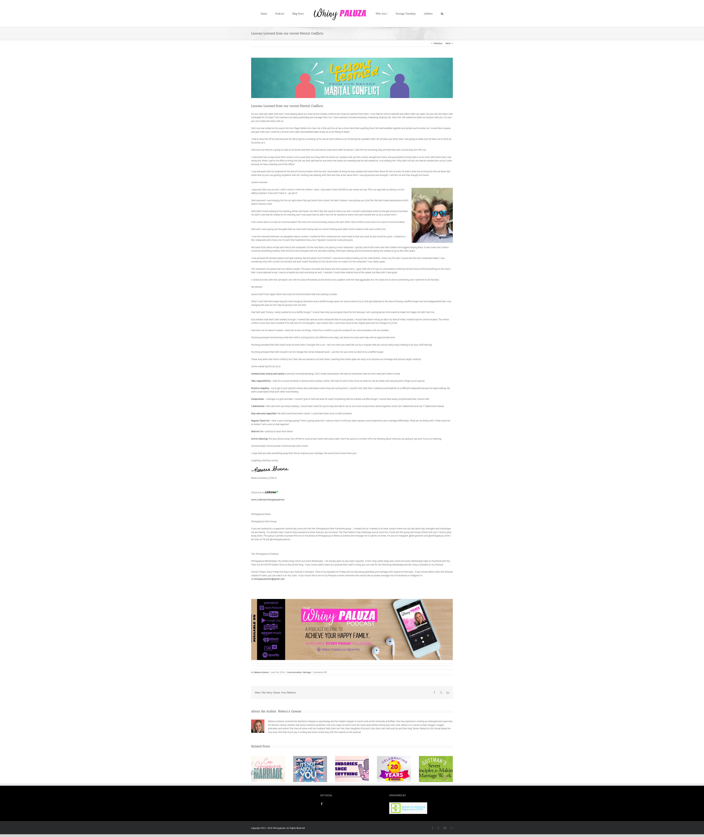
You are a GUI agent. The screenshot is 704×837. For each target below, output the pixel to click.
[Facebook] (321, 803)
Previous (438, 43)
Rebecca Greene (261, 672)
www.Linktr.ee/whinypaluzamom (268, 499)
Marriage (307, 672)
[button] (427, 13)
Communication (294, 672)
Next (447, 43)
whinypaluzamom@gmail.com (269, 578)
